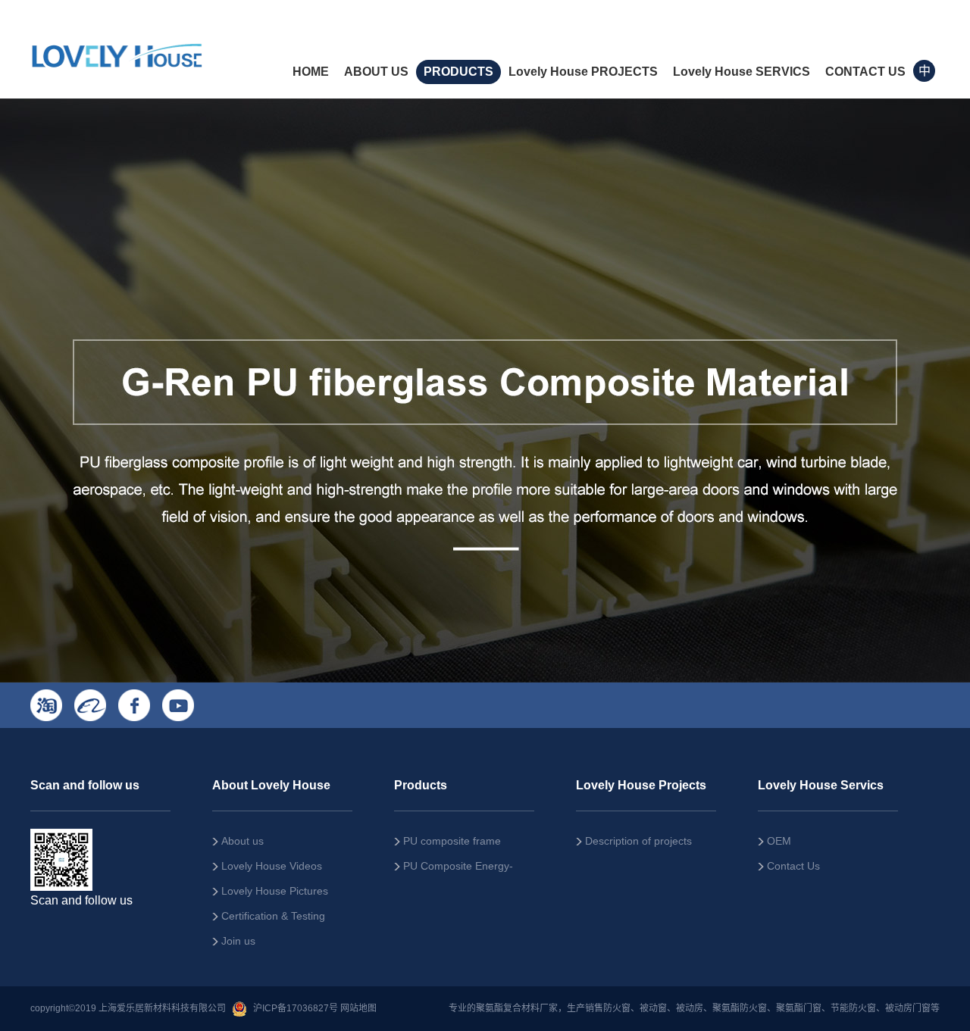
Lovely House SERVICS (741, 71)
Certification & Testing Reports (268, 919)
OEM (779, 841)
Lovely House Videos (271, 866)
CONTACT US (865, 71)
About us (242, 841)
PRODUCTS (458, 71)
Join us (238, 941)
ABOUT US (376, 71)
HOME (311, 71)
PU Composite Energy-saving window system (453, 869)
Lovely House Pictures (274, 891)
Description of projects (638, 841)
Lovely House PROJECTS (583, 71)
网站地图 (358, 1008)
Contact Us (793, 866)
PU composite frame (452, 841)
